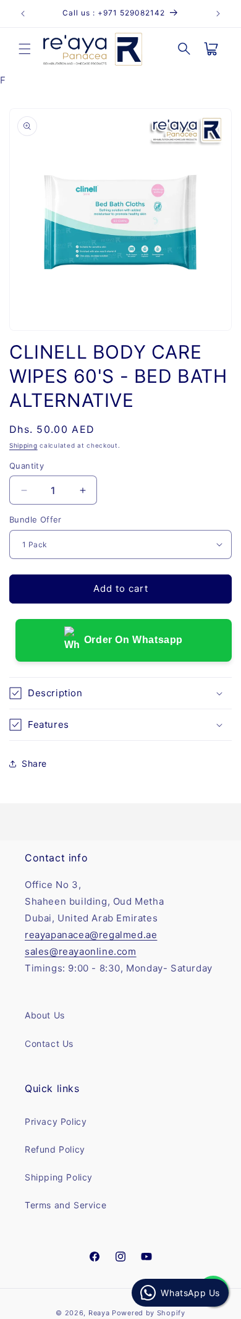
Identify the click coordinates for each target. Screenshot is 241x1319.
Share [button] (34, 763)
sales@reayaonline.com (81, 951)
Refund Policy (55, 1149)
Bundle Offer (35, 519)
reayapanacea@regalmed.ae (91, 935)
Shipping (23, 445)
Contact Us (49, 1043)
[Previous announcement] (22, 13)
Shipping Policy (59, 1177)
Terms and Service (65, 1205)
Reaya (99, 1312)
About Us (45, 1015)
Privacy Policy (56, 1121)
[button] (24, 48)
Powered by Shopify (148, 1312)
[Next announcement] (218, 13)
